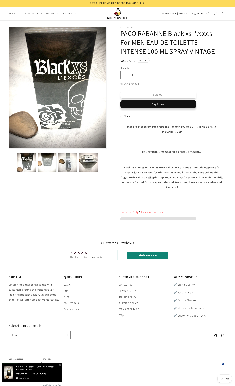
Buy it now (158, 104)
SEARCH (68, 285)
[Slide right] (103, 162)
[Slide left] (12, 162)
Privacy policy (51, 378)
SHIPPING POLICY (128, 303)
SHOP (67, 297)
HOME (67, 291)
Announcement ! (73, 309)
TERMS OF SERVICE (129, 309)
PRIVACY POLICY (127, 291)
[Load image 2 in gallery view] (47, 162)
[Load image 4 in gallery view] (88, 162)
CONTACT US (125, 285)
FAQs (121, 315)
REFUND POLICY (127, 297)
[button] (28, 13)
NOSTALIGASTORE (33, 378)
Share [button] (127, 116)
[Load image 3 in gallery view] (67, 162)
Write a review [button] (148, 255)
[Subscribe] (66, 335)
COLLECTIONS (71, 303)
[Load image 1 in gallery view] (26, 162)
